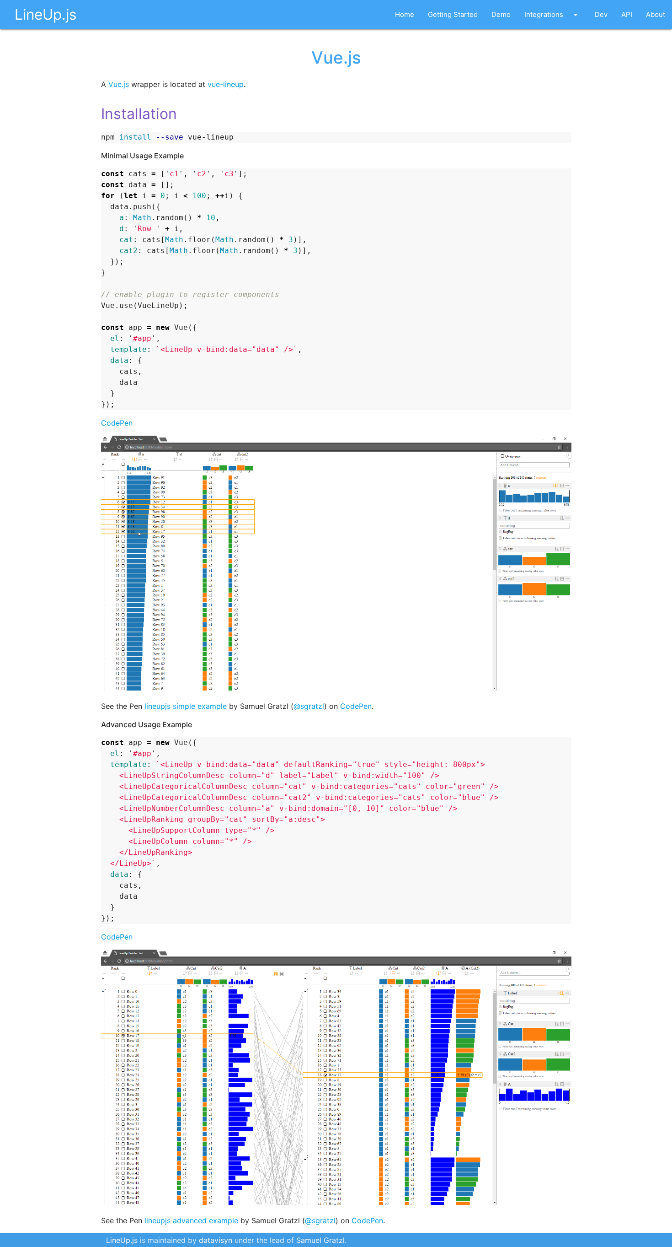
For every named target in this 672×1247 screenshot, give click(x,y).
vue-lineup (226, 84)
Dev (601, 14)
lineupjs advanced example (191, 1220)
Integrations (552, 14)
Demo (501, 14)
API (626, 14)
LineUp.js (45, 14)
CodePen (117, 422)
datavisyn (215, 1240)
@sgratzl (308, 706)
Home (404, 14)
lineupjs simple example (185, 706)
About (655, 14)
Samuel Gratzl (320, 1240)
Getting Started (453, 14)
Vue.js (118, 84)
